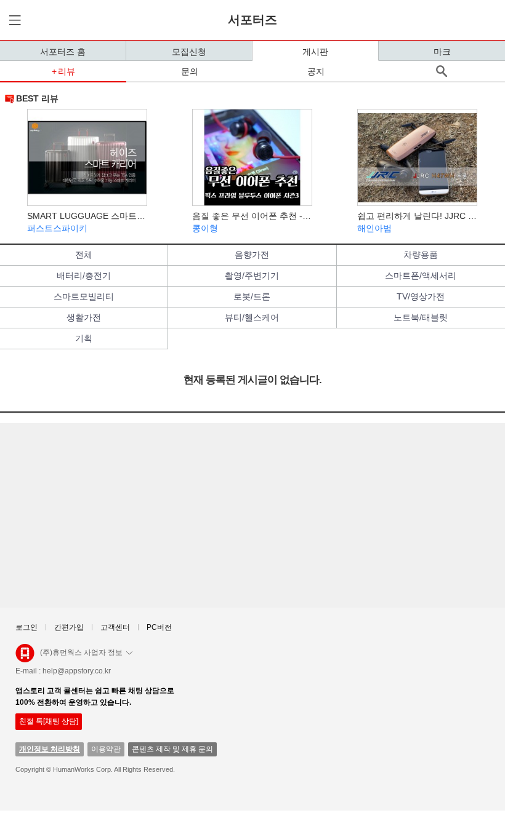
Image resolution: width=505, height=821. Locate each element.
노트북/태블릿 (421, 317)
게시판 (315, 52)
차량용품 (420, 255)
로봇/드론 (251, 296)
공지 (316, 71)
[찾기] (442, 71)
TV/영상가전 (421, 296)
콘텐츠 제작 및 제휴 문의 (172, 749)
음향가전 (252, 255)
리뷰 (66, 71)
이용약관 (106, 749)
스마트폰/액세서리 (420, 275)
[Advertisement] (252, 515)
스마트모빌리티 (84, 296)
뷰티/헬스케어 (252, 317)
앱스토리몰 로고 (24, 658)
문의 (189, 71)
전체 (83, 255)
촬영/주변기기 (252, 275)
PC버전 (159, 627)
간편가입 (69, 627)
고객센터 (115, 627)
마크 (442, 52)
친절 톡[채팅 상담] (48, 721)
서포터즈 (252, 19)
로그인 (26, 627)
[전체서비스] (13, 20)
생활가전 (84, 317)
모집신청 (189, 52)
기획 (83, 338)
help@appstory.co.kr (76, 671)
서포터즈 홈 (63, 52)
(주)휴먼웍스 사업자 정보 (81, 652)
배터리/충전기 (84, 275)
